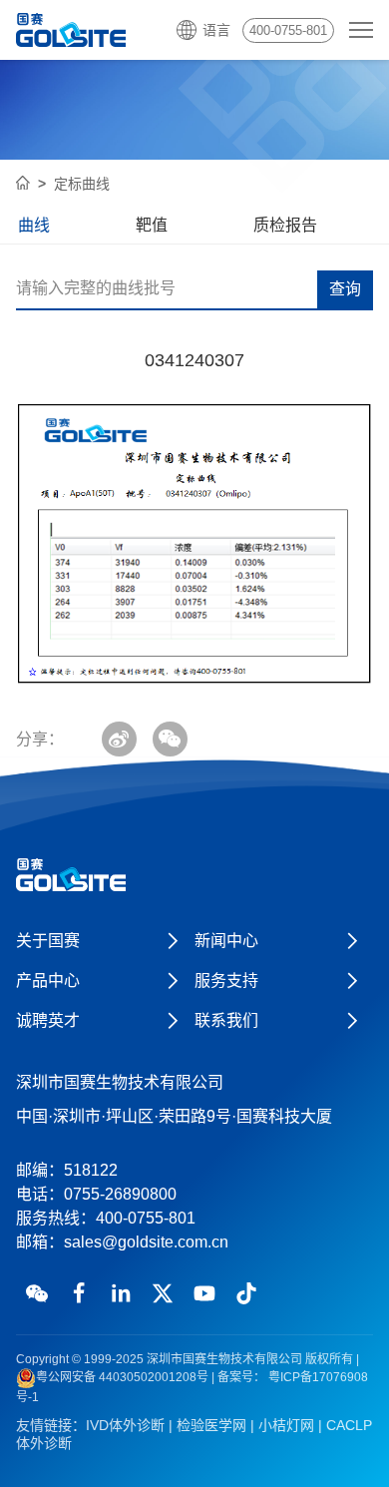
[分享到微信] (170, 739)
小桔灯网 (286, 1425)
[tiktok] (246, 1293)
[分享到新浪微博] (119, 739)
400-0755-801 (288, 30)
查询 (345, 288)
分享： (40, 739)
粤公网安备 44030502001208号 (122, 1377)
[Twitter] (163, 1293)
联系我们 (226, 1020)
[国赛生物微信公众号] (37, 1293)
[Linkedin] (121, 1293)
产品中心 (48, 980)
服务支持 (226, 980)
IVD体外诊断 (125, 1425)
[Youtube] (204, 1293)
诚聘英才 (48, 1020)
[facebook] (79, 1293)
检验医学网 (211, 1425)
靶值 (152, 225)
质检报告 (285, 225)
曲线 (34, 225)
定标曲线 (82, 184)
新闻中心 (226, 940)
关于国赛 (48, 940)
